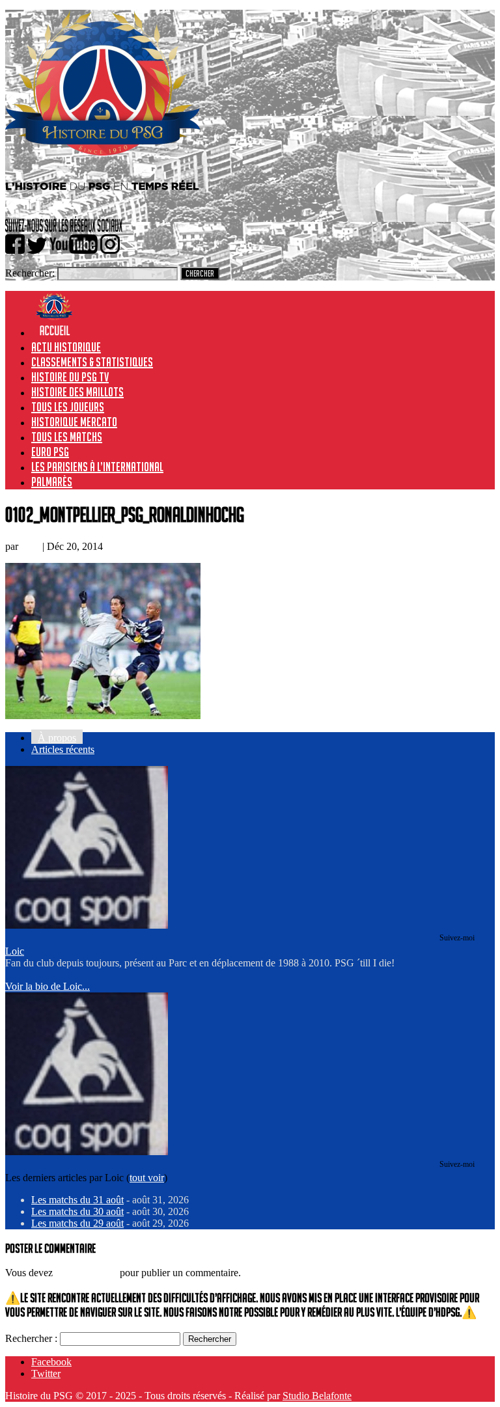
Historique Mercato (74, 422)
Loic (30, 546)
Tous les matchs (66, 437)
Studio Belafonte (317, 1395)
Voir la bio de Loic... (47, 986)
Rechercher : (31, 1338)
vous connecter (86, 1272)
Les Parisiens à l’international (97, 466)
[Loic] (86, 925)
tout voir (147, 1177)
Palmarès (51, 481)
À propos (57, 737)
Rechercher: (30, 273)
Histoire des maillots (77, 392)
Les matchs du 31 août (77, 1199)
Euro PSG (50, 451)
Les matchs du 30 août (77, 1211)
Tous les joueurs (67, 407)
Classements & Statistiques (92, 362)
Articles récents (62, 749)
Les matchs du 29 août (77, 1223)
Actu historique (66, 347)
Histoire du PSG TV (70, 377)
